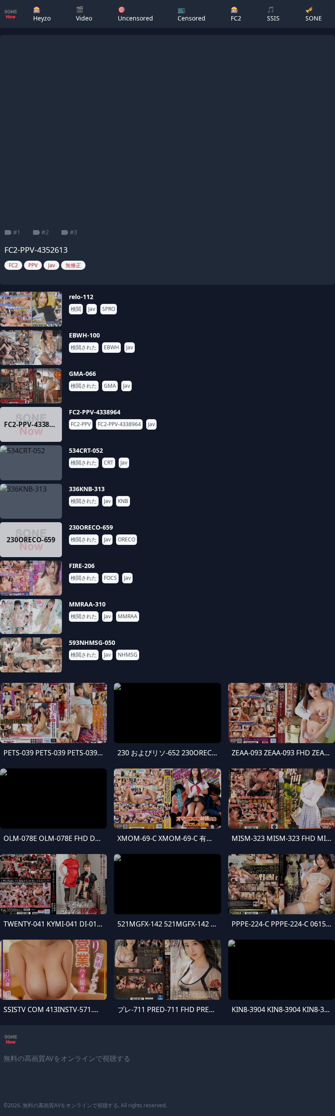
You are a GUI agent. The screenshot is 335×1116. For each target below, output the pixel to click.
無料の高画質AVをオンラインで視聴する (70, 1105)
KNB (123, 501)
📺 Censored (191, 13)
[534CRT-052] (31, 462)
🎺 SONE (313, 13)
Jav (91, 309)
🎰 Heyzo (42, 13)
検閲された (84, 347)
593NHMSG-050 (92, 642)
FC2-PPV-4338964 (94, 412)
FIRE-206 (82, 565)
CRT (108, 462)
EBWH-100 (84, 335)
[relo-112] (31, 309)
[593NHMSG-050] (31, 654)
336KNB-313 (87, 489)
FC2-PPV (81, 424)
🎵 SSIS (273, 13)
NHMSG (127, 654)
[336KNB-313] (31, 501)
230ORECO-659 (91, 527)
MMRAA (127, 616)
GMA (110, 385)
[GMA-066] (31, 386)
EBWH (111, 347)
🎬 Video (84, 13)
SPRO (108, 309)
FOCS (110, 578)
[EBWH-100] (31, 347)
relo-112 (81, 297)
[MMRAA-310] (31, 616)
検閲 (76, 309)
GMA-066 (82, 373)
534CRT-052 (86, 450)
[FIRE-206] (31, 578)
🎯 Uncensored (135, 13)
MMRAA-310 (87, 604)
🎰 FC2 (236, 13)
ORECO (126, 539)
